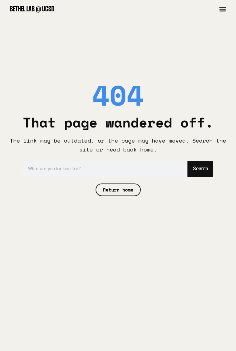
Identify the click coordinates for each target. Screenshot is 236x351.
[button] (222, 9)
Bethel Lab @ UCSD (32, 9)
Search (200, 168)
